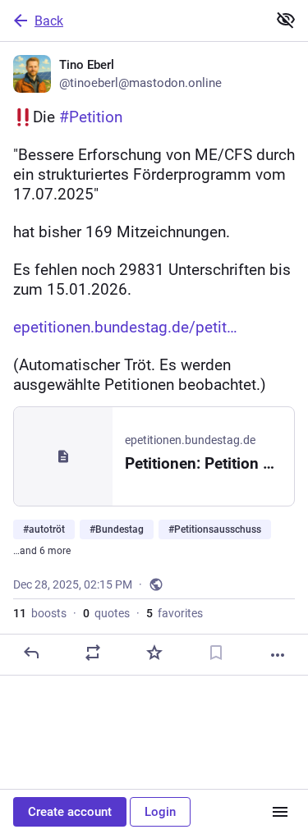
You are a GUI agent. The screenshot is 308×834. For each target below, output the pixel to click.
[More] (277, 655)
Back (48, 21)
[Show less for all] (286, 19)
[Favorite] (154, 652)
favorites (174, 613)
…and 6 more (42, 551)
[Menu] (280, 812)
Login (160, 811)
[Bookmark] (216, 652)
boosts (40, 613)
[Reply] (31, 652)
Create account (70, 811)
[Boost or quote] (93, 652)
